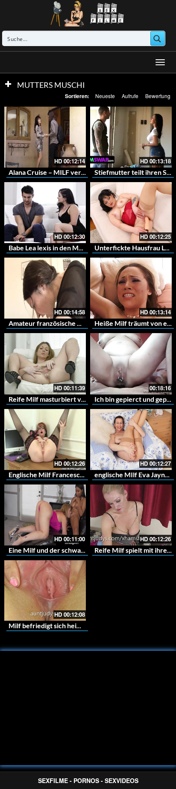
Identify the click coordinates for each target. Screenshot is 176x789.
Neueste (105, 95)
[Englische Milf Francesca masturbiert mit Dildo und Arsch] (45, 439)
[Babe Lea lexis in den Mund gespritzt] (45, 212)
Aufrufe (130, 95)
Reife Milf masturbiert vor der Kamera (67, 399)
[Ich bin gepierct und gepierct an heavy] (131, 363)
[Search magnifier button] (157, 38)
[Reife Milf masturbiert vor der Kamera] (45, 363)
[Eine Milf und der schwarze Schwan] (45, 514)
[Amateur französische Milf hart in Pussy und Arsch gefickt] (45, 288)
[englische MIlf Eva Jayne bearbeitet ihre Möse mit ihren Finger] (131, 439)
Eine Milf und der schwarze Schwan (62, 550)
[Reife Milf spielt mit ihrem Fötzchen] (131, 514)
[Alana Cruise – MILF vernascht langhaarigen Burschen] (45, 137)
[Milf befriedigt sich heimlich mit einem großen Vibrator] (45, 590)
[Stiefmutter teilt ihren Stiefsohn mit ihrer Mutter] (131, 137)
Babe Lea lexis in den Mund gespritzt (64, 248)
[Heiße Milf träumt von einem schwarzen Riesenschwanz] (131, 288)
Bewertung (157, 95)
